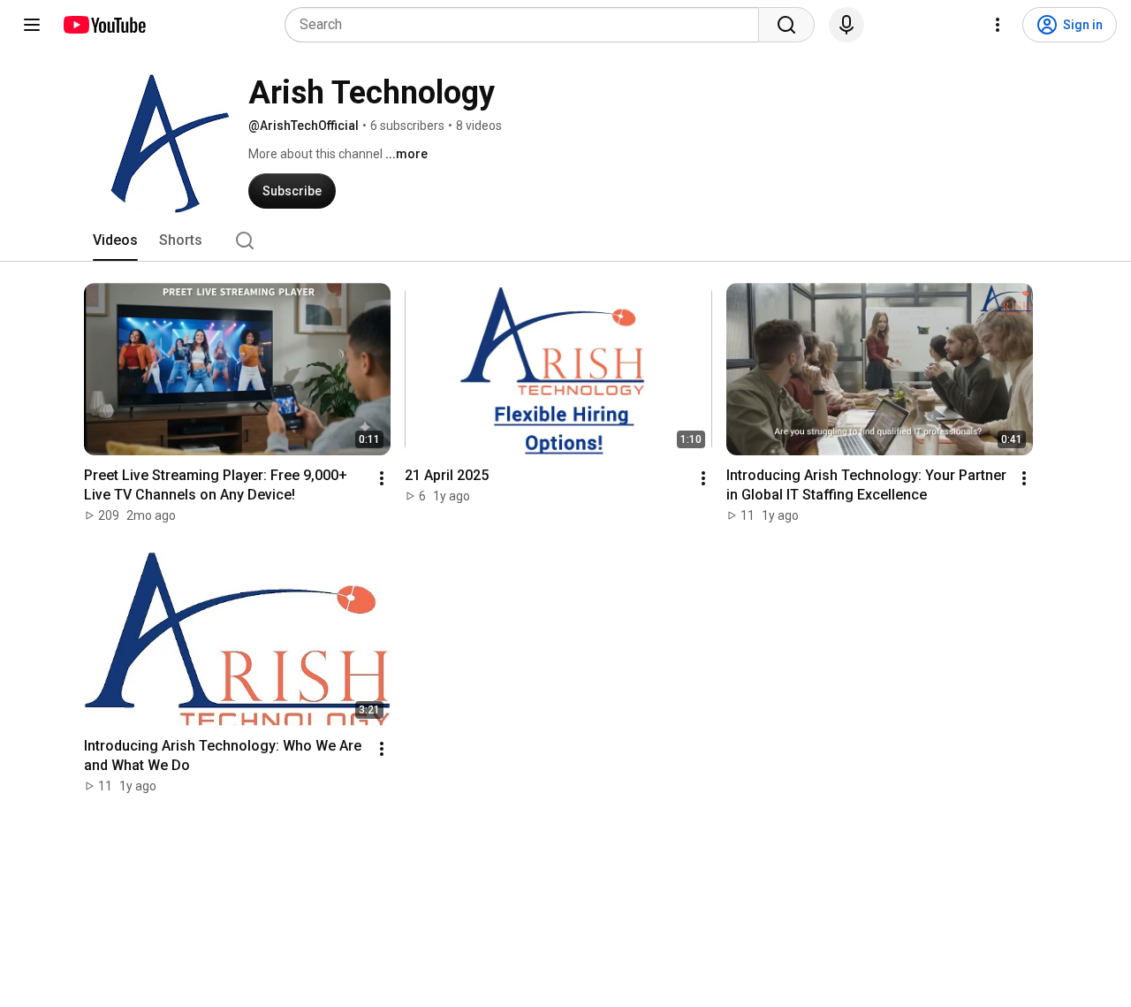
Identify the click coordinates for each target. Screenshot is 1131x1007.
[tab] (115, 240)
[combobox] (527, 24)
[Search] (786, 24)
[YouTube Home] (103, 25)
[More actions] (381, 478)
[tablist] (565, 240)
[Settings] (997, 24)
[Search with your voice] (846, 24)
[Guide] (31, 24)
